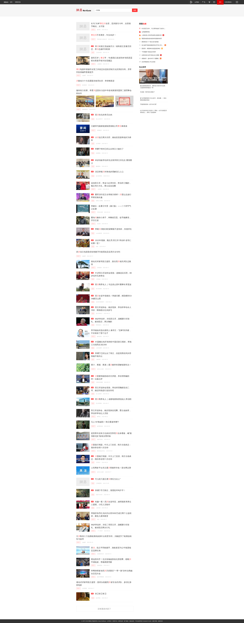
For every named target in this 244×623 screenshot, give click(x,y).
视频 (93, 52)
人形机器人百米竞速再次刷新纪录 (152, 35)
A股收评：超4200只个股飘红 (150, 58)
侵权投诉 (160, 621)
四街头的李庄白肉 (103, 114)
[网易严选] (204, 2)
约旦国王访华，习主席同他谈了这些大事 (154, 28)
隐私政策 (132, 621)
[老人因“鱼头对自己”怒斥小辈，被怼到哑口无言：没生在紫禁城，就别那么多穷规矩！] (153, 76)
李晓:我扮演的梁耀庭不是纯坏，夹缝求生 (113, 229)
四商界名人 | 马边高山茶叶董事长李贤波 (113, 284)
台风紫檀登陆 (146, 32)
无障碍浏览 (18, 2)
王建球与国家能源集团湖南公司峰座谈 (109, 126)
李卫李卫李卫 (100, 593)
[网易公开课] (197, 2)
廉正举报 (154, 621)
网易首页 (6, 2)
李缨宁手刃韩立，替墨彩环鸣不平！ (110, 490)
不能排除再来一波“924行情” (148, 104)
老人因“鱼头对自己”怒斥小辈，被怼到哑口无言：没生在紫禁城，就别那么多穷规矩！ (153, 80)
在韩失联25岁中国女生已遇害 (150, 55)
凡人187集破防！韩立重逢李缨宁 (105, 422)
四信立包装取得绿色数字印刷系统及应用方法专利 (98, 252)
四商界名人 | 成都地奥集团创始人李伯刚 (113, 399)
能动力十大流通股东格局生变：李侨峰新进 (95, 80)
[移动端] (191, 2)
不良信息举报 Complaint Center (143, 621)
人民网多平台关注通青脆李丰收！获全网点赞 (111, 467)
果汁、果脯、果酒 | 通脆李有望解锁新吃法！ (111, 364)
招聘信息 (120, 621)
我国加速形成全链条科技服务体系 (152, 38)
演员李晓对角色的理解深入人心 (109, 171)
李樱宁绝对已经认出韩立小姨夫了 (109, 149)
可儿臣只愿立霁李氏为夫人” (107, 479)
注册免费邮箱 (228, 2)
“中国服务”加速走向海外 (149, 52)
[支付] (209, 2)
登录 (220, 2)
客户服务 (126, 621)
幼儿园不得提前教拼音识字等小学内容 (153, 45)
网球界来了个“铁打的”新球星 (150, 42)
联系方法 (115, 621)
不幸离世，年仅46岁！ (103, 35)
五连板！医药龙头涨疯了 (147, 92)
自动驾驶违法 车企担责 (148, 62)
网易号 (93, 29)
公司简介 (109, 621)
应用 (11, 2)
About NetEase (102, 621)
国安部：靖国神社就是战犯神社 (151, 48)
